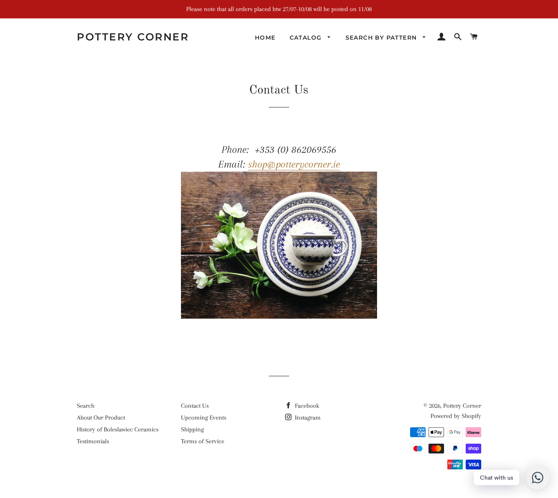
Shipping (192, 429)
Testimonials (93, 441)
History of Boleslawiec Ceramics (117, 429)
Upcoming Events (203, 417)
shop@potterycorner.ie (294, 164)
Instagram (307, 417)
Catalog (307, 37)
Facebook (306, 405)
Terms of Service (202, 441)
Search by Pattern (382, 37)
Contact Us (195, 405)
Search (85, 405)
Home (265, 37)
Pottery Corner (133, 37)
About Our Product (101, 417)
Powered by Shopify (456, 416)
